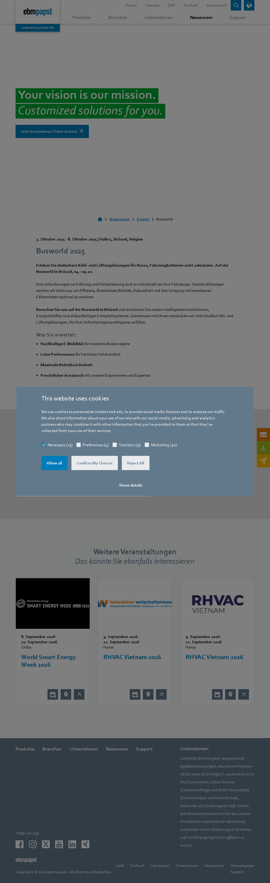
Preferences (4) (96, 445)
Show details (130, 485)
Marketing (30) (164, 445)
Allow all (54, 463)
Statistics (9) (130, 445)
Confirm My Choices (95, 463)
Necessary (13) (60, 445)
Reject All (135, 463)
